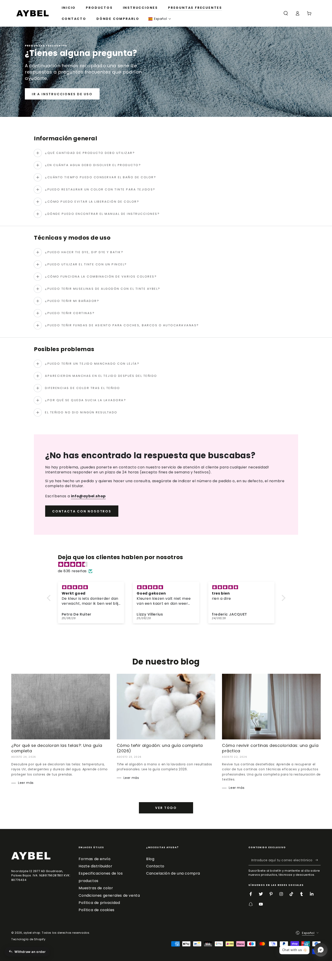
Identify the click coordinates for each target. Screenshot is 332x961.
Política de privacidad (99, 902)
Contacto (155, 866)
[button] (159, 19)
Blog (150, 858)
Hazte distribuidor (95, 866)
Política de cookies (96, 909)
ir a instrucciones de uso (62, 94)
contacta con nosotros (81, 511)
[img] (168, 564)
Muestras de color (96, 888)
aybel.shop (31, 933)
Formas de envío (94, 858)
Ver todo (166, 808)
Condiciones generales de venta (109, 895)
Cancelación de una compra (173, 873)
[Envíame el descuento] (318, 860)
